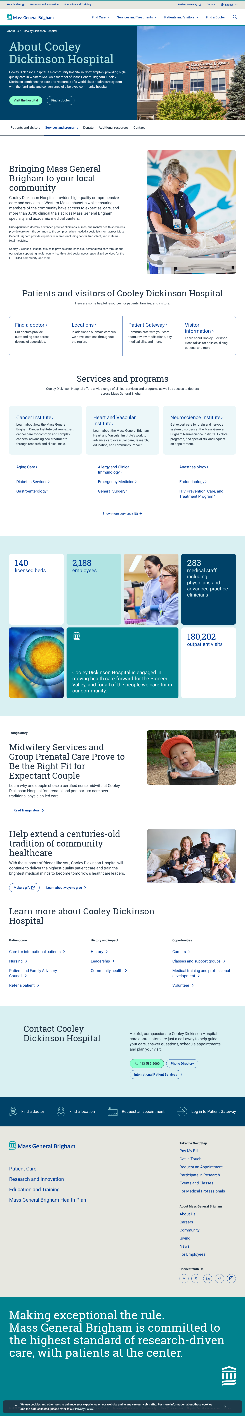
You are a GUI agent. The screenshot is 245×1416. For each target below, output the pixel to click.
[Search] (235, 17)
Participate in (200, 1175)
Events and (196, 1183)
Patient (22, 1169)
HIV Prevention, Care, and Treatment (201, 494)
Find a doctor (60, 100)
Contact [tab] (139, 127)
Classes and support (196, 961)
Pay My (189, 1151)
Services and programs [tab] (61, 127)
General (111, 491)
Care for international (35, 951)
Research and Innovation (44, 4)
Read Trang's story (27, 810)
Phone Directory (182, 1063)
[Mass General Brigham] (30, 17)
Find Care (99, 17)
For (192, 1254)
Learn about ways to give (64, 887)
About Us (13, 31)
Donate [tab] (88, 127)
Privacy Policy (84, 1409)
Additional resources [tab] (113, 127)
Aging (25, 467)
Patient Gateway (187, 4)
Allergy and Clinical (114, 469)
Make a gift (22, 887)
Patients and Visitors (179, 17)
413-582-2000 (150, 1063)
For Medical (202, 1191)
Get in (190, 1159)
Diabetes (31, 481)
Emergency (116, 481)
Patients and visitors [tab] (25, 127)
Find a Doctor (215, 17)
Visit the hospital (26, 100)
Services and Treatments (135, 17)
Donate (211, 4)
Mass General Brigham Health (47, 1200)
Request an (201, 1167)
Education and (34, 1189)
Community (106, 970)
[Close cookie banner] (225, 1406)
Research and (36, 1179)
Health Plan (14, 4)
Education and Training (77, 4)
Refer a (22, 985)
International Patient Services (155, 1074)
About (187, 1214)
